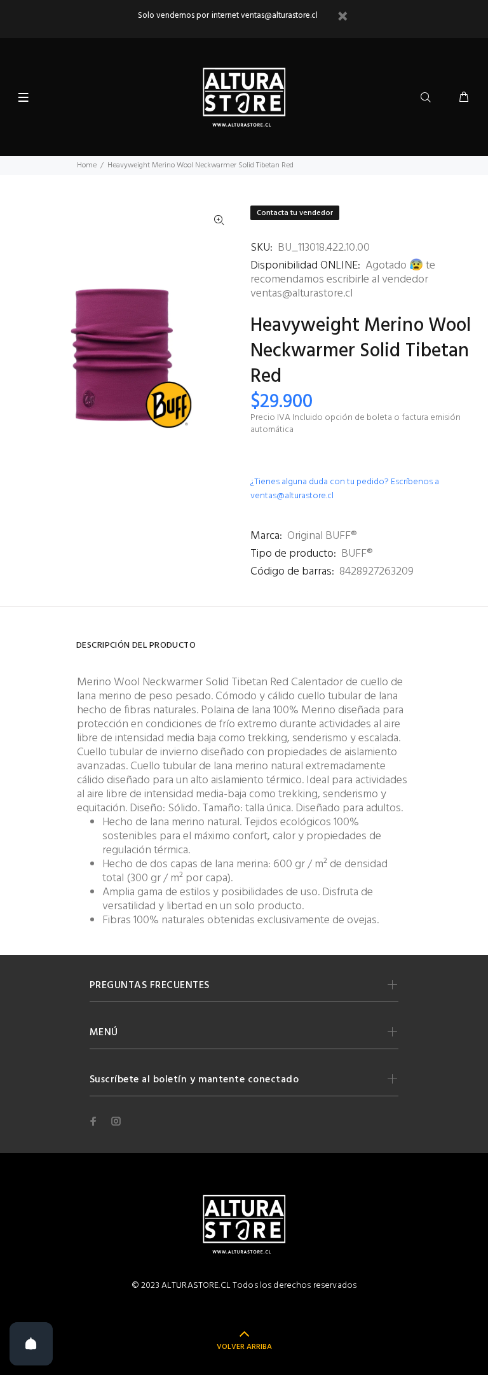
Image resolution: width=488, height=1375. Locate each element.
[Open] (31, 1343)
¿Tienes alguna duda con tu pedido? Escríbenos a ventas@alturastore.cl (344, 489)
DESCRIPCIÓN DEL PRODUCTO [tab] (136, 645)
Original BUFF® (321, 536)
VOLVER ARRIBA (244, 1347)
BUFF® (356, 554)
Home (87, 165)
